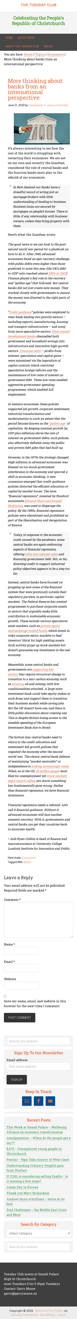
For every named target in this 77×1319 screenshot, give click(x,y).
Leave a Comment (57, 105)
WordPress (48, 1314)
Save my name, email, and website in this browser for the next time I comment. (35, 1003)
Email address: (17, 1060)
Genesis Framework (24, 1314)
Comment (12, 900)
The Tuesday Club (38, 5)
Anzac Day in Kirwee (22, 1187)
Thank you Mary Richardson (28, 1193)
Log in (62, 1314)
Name (9, 944)
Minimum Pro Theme (50, 1310)
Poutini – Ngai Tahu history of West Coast (38, 1159)
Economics (29, 857)
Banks (27, 862)
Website (10, 979)
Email (9, 962)
